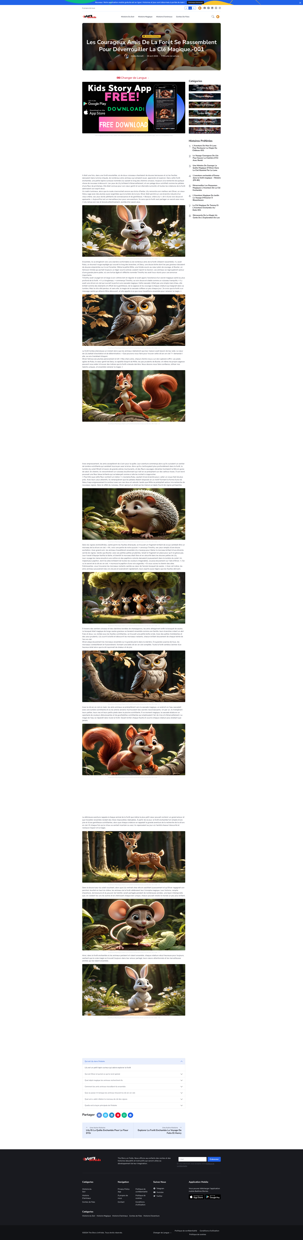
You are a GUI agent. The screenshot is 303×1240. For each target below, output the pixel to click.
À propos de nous (88, 8)
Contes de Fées (182, 17)
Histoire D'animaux (164, 17)
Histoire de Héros (205, 130)
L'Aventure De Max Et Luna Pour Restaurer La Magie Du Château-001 (204, 148)
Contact (121, 1202)
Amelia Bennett (137, 56)
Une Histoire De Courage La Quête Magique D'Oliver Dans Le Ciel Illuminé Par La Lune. (206, 168)
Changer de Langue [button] (133, 77)
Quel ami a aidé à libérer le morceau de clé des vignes (106, 1099)
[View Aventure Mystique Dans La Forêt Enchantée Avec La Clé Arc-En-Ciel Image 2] (133, 320)
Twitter (159, 1196)
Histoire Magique (145, 17)
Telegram (160, 1188)
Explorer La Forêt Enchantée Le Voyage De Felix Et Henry (159, 1131)
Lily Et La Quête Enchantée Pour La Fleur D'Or (107, 1131)
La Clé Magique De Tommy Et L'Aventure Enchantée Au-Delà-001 (205, 207)
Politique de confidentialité (141, 1190)
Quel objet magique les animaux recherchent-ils (104, 1080)
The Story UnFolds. (97, 1233)
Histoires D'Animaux (153, 36)
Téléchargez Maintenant (195, 2)
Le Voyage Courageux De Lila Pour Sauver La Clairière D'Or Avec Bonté (205, 158)
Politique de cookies (140, 1196)
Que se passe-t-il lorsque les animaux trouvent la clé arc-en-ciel (110, 1093)
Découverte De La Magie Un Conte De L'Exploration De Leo (206, 216)
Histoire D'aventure (205, 121)
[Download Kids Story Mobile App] (133, 107)
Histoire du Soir (127, 17)
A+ (194, 8)
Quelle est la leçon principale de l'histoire (101, 1105)
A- (186, 8)
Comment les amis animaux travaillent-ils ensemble (105, 1086)
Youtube (159, 1192)
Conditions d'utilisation (140, 1203)
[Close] (300, 3)
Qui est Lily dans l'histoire (95, 1061)
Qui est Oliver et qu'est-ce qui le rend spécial (102, 1074)
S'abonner (214, 1159)
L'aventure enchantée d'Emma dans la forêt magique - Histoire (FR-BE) (207, 178)
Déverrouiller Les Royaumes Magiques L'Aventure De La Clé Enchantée (206, 187)
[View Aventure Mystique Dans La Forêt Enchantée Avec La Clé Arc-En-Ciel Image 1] (133, 231)
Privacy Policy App (123, 1190)
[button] (213, 16)
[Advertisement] (133, 155)
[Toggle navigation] (217, 16)
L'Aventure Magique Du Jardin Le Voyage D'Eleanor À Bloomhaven (206, 197)
